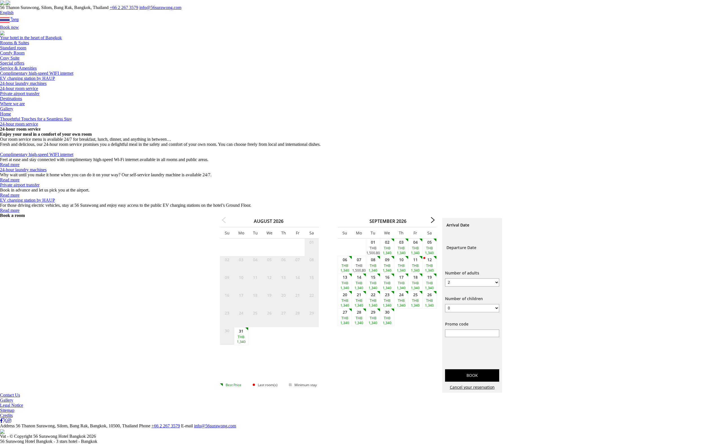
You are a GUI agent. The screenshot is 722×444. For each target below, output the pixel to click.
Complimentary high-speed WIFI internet (36, 73)
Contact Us (10, 395)
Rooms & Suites (14, 42)
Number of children (464, 298)
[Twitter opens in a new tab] (5, 420)
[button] (7, 12)
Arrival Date (457, 225)
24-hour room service (19, 88)
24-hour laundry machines (23, 83)
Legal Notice (11, 405)
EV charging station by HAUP (27, 78)
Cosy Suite (9, 58)
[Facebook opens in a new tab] (1, 420)
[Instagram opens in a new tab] (9, 420)
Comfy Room (12, 52)
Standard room (13, 47)
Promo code (456, 324)
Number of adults (462, 273)
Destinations (11, 98)
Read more (9, 164)
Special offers (12, 63)
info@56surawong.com (160, 7)
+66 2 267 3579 (124, 7)
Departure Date (461, 247)
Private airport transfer (19, 93)
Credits (6, 415)
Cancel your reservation (472, 387)
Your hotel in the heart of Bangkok (31, 37)
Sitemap (7, 410)
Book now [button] (9, 27)
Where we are (12, 103)
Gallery (6, 108)
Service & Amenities (18, 68)
